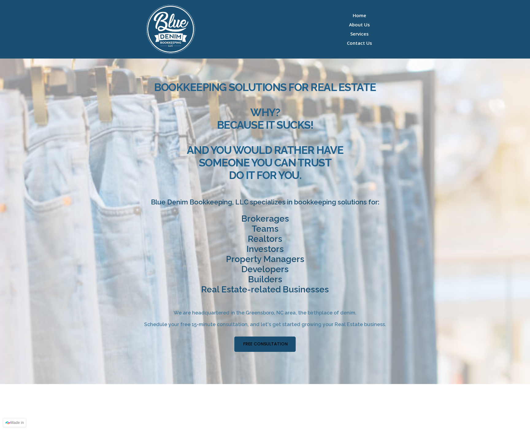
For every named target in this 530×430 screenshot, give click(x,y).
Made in (17, 422)
